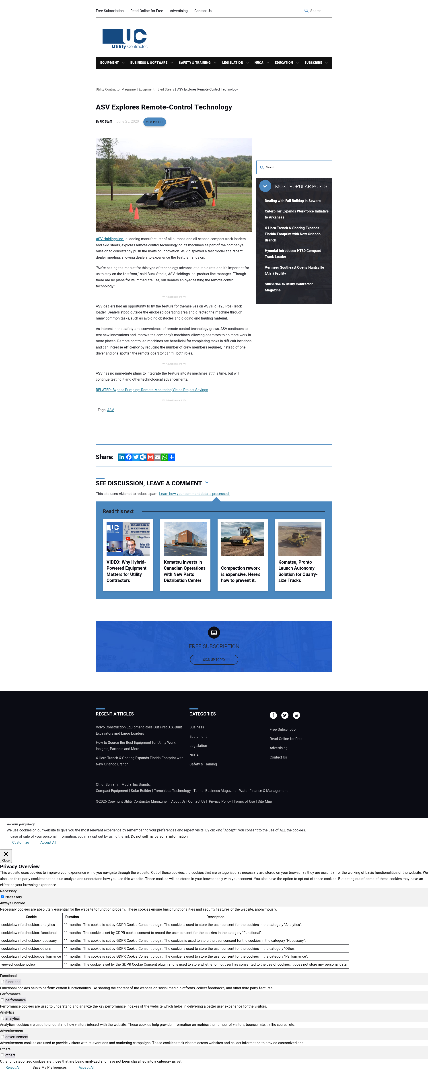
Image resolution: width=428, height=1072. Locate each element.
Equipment (109, 62)
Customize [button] (20, 842)
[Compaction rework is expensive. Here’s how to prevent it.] (242, 539)
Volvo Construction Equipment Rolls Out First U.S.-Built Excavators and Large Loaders (139, 730)
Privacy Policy (220, 801)
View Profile (154, 122)
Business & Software (149, 62)
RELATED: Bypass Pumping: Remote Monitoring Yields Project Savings (152, 390)
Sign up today (214, 660)
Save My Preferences (50, 1067)
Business (196, 727)
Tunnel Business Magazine (215, 791)
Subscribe (313, 62)
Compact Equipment (112, 791)
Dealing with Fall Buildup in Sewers (293, 201)
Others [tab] (5, 1049)
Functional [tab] (8, 976)
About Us (178, 801)
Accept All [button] (48, 842)
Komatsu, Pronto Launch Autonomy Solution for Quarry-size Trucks (298, 571)
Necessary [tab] (8, 891)
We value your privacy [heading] (21, 824)
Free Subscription (110, 11)
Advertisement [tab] (11, 1031)
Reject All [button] (13, 1067)
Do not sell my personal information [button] (159, 836)
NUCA (259, 62)
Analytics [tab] (7, 1012)
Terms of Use (244, 801)
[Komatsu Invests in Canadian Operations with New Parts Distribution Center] (185, 539)
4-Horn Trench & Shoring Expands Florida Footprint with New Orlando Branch (293, 234)
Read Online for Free (146, 11)
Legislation (232, 62)
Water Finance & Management (263, 791)
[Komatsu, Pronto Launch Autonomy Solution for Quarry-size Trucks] (299, 539)
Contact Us (203, 11)
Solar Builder (141, 791)
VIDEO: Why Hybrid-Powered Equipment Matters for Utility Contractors (126, 571)
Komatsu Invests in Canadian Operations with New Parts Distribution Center (185, 571)
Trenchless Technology (172, 791)
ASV (110, 410)
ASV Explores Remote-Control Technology (164, 107)
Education (284, 62)
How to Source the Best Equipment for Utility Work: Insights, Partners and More (136, 745)
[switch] (2, 981)
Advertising (179, 11)
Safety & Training (195, 62)
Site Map (265, 801)
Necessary (13, 897)
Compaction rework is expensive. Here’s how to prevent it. (240, 574)
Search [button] (307, 11)
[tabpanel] (214, 938)
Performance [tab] (10, 994)
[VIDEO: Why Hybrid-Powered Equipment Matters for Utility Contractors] (128, 539)
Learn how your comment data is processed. (194, 494)
